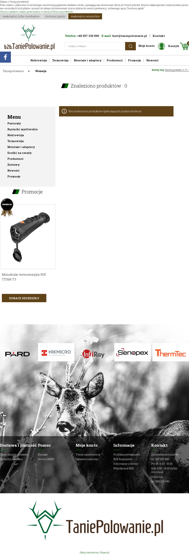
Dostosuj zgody (55, 16)
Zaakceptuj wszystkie (85, 16)
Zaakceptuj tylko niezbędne (21, 16)
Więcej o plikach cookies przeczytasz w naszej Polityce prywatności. (37, 11)
